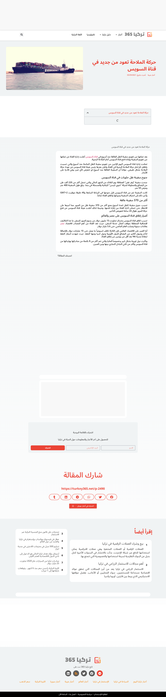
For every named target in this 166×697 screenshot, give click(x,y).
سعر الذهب (24, 681)
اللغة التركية (77, 34)
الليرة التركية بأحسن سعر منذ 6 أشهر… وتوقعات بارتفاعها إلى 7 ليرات (38, 569)
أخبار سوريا (55, 681)
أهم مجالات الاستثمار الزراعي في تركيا (120, 563)
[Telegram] (100, 673)
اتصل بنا (73, 694)
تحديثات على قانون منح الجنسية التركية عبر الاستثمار (40, 533)
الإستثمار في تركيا (101, 681)
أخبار (120, 34)
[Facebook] (92, 673)
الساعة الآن (63, 694)
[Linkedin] (68, 673)
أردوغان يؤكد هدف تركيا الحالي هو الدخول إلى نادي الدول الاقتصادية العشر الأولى (39, 554)
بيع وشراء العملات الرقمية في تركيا (122, 543)
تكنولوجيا (91, 34)
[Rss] (76, 673)
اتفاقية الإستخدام (100, 694)
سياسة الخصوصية (85, 694)
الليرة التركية (40, 681)
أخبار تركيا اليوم (140, 681)
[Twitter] (84, 673)
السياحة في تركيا (121, 681)
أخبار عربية (151, 75)
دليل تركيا (106, 34)
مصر (62, 223)
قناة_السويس (92, 156)
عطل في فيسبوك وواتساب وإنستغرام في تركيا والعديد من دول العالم (39, 540)
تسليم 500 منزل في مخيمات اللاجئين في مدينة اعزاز (38, 547)
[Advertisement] (92, 14)
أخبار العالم (83, 681)
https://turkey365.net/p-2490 (83, 489)
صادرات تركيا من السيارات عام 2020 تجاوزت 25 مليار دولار (39, 562)
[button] (22, 35)
